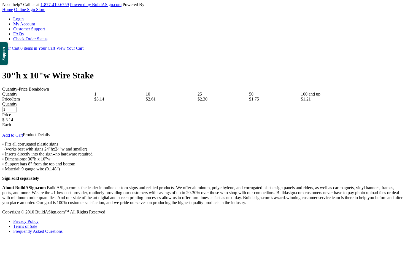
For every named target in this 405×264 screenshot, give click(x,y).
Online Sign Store (29, 9)
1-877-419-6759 (54, 4)
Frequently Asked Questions (38, 231)
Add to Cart (12, 135)
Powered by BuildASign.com (95, 4)
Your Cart (10, 48)
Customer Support (29, 29)
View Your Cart (69, 48)
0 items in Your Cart (37, 48)
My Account (24, 24)
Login (18, 19)
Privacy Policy (26, 221)
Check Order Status (30, 38)
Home (7, 9)
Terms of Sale (25, 226)
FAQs (18, 33)
